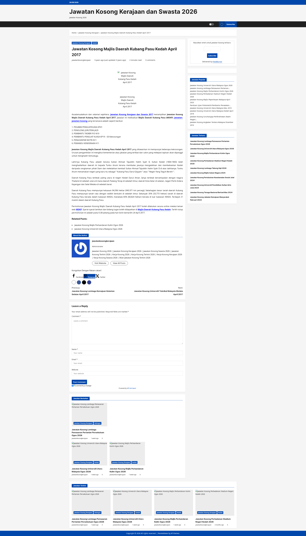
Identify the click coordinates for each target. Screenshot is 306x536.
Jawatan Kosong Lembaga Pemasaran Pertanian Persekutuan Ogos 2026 (88, 432)
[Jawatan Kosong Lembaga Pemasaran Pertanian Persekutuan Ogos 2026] (89, 414)
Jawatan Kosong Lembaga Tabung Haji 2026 (208, 168)
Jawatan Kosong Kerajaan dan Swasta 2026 (133, 11)
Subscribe (231, 24)
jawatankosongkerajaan (81, 60)
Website (75, 370)
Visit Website (100, 263)
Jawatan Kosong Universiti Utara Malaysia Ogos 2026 (212, 149)
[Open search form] (216, 24)
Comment (76, 316)
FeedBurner (217, 61)
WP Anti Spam (131, 388)
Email (75, 359)
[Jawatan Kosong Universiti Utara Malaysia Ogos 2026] (89, 453)
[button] (74, 282)
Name (75, 349)
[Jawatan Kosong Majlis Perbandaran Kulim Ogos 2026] (127, 453)
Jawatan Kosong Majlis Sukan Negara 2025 (207, 173)
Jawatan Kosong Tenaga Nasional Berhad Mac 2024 (211, 192)
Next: (158, 291)
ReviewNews (163, 533)
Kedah (95, 43)
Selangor (97, 423)
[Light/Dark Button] (211, 24)
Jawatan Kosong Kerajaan (81, 43)
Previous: (93, 291)
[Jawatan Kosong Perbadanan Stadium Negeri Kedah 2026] (214, 503)
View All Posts (119, 263)
